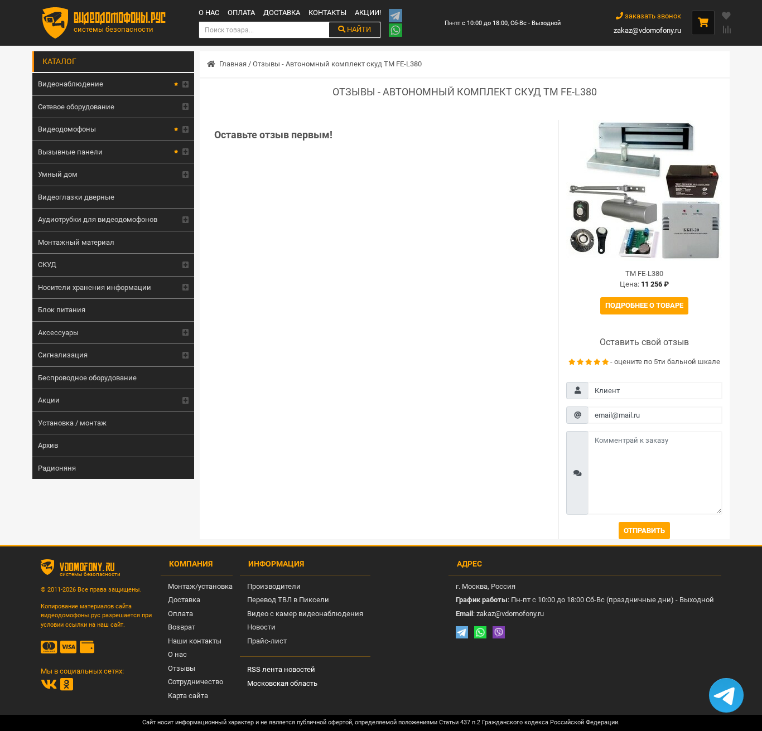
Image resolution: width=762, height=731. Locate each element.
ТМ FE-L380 (644, 273)
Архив (48, 445)
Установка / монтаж (72, 423)
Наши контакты (194, 641)
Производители (274, 586)
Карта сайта (188, 695)
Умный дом (58, 174)
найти (358, 29)
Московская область (282, 683)
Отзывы (181, 668)
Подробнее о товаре (644, 305)
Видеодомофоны (67, 129)
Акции (49, 400)
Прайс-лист (267, 641)
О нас (209, 12)
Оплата (241, 12)
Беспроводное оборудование (87, 378)
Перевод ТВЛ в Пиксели (288, 600)
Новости (261, 627)
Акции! (368, 12)
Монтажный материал (76, 242)
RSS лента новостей (281, 669)
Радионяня (57, 468)
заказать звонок (652, 16)
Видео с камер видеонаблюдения (305, 613)
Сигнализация (63, 355)
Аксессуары (58, 332)
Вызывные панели (70, 152)
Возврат (181, 627)
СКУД (47, 264)
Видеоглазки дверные (76, 197)
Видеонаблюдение (70, 84)
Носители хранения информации (94, 287)
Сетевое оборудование (76, 107)
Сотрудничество (195, 681)
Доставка (281, 12)
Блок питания (61, 310)
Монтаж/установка (200, 586)
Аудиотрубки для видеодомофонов (97, 219)
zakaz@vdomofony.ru (647, 30)
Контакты (327, 12)
